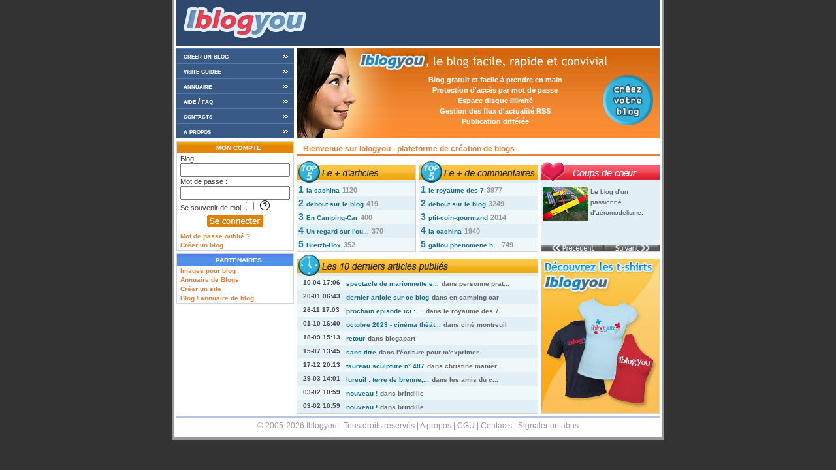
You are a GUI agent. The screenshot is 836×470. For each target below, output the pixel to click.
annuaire (198, 86)
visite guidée (202, 71)
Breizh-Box (323, 245)
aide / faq (198, 101)
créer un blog (206, 56)
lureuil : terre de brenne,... (387, 379)
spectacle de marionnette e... (392, 283)
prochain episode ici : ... (384, 311)
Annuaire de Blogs (209, 279)
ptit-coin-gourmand (458, 217)
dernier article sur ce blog (387, 297)
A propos (435, 425)
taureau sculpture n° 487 (385, 365)
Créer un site (200, 288)
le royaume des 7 (456, 190)
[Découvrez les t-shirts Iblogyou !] (600, 411)
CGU (466, 425)
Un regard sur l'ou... (337, 231)
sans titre (361, 352)
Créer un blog (201, 245)
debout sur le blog (335, 204)
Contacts (496, 425)
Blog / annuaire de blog (217, 298)
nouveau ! (362, 393)
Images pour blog (208, 270)
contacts (198, 116)
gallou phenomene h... (463, 245)
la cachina (323, 190)
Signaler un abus (548, 425)
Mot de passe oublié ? (215, 236)
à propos (197, 131)
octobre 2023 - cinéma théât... (393, 324)
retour (355, 338)
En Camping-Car (332, 217)
